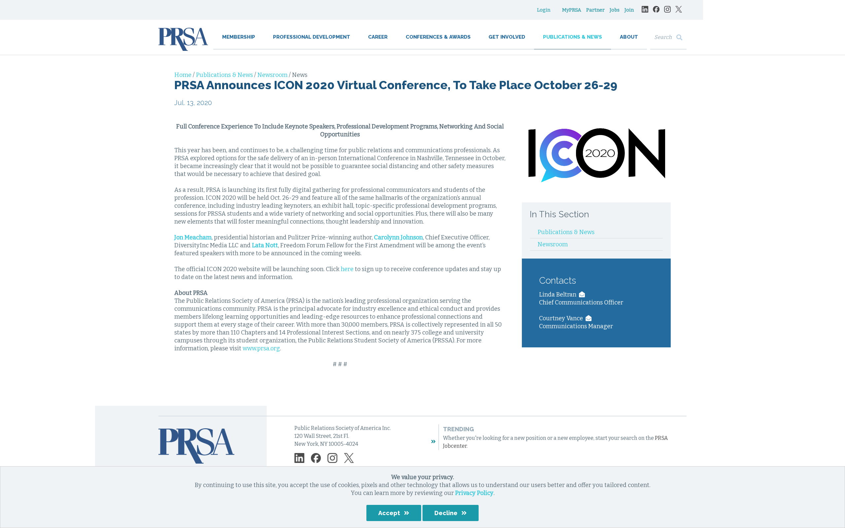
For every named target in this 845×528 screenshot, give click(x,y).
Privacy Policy (474, 493)
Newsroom (273, 75)
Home (183, 75)
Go (680, 37)
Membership (238, 37)
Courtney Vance (562, 318)
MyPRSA (571, 10)
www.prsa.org (261, 348)
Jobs (615, 10)
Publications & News (572, 37)
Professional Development (311, 37)
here (347, 269)
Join (629, 10)
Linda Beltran (559, 294)
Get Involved (507, 37)
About (629, 37)
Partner (595, 10)
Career (378, 37)
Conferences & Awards (438, 37)
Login (543, 10)
